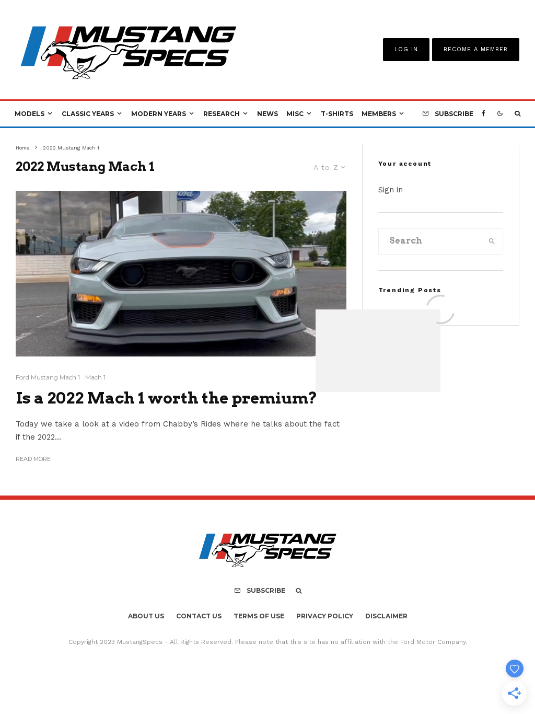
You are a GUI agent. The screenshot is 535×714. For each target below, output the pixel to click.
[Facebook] (484, 114)
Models (29, 114)
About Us (146, 616)
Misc (295, 114)
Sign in (390, 189)
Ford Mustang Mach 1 (48, 377)
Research (221, 114)
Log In (406, 49)
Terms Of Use (259, 616)
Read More (33, 459)
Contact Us (199, 616)
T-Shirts (337, 114)
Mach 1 (95, 377)
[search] (492, 241)
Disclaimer (386, 616)
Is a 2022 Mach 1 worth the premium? (167, 397)
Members (379, 114)
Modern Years (158, 114)
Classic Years (88, 114)
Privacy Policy (324, 616)
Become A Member (476, 49)
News (267, 114)
